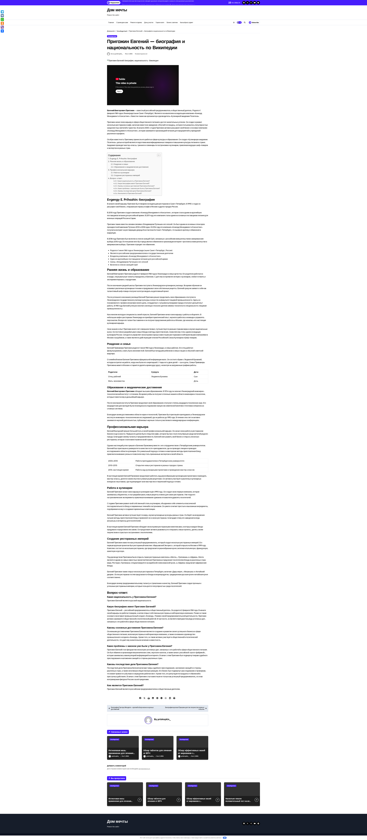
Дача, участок (148, 22)
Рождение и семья (121, 164)
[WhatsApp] (2, 19)
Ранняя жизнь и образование (122, 161)
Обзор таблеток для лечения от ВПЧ (156, 799)
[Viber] (2, 27)
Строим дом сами (122, 22)
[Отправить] (2, 31)
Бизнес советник (172, 22)
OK (225, 837)
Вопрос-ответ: (116, 178)
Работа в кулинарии (121, 172)
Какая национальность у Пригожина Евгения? (134, 181)
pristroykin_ (164, 719)
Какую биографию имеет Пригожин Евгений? (133, 183)
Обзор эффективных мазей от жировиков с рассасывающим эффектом (192, 753)
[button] (158, 155)
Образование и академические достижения (131, 167)
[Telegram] (2, 12)
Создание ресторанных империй (127, 175)
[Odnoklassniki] (2, 23)
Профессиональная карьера (122, 170)
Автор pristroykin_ (117, 54)
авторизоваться (144, 769)
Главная (111, 22)
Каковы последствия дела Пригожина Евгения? (134, 191)
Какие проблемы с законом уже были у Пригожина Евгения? (139, 188)
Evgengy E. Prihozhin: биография (123, 158)
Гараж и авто (160, 22)
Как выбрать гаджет (186, 22)
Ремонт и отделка (136, 22)
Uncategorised (112, 36)
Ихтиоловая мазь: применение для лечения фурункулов (120, 753)
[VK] (2, 16)
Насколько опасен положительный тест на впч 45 (238, 801)
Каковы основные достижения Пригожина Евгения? (136, 186)
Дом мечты (117, 9)
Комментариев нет (141, 54)
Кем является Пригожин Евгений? (130, 193)
